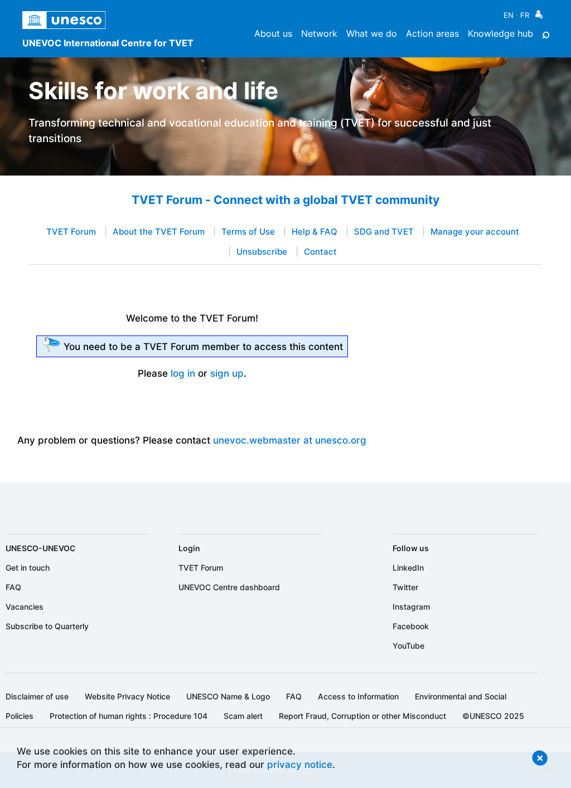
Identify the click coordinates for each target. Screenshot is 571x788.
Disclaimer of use (37, 696)
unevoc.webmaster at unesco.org (289, 440)
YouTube (408, 645)
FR (524, 15)
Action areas (432, 33)
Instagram (411, 606)
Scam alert (243, 716)
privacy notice (299, 764)
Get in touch (28, 567)
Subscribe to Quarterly (47, 626)
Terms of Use (248, 232)
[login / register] (539, 17)
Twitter (405, 587)
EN (509, 15)
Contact (320, 252)
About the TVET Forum (159, 232)
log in (183, 373)
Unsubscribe (261, 252)
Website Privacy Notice (127, 696)
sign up (227, 373)
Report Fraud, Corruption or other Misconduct (362, 716)
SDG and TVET (384, 232)
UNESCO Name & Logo (228, 696)
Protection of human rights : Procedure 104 (128, 716)
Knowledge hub (500, 33)
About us (273, 33)
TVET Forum (71, 232)
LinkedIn (408, 567)
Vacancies (24, 606)
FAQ (13, 587)
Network (319, 33)
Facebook (411, 626)
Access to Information (358, 696)
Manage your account (474, 232)
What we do (371, 33)
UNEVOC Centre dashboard (229, 587)
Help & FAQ (314, 232)
